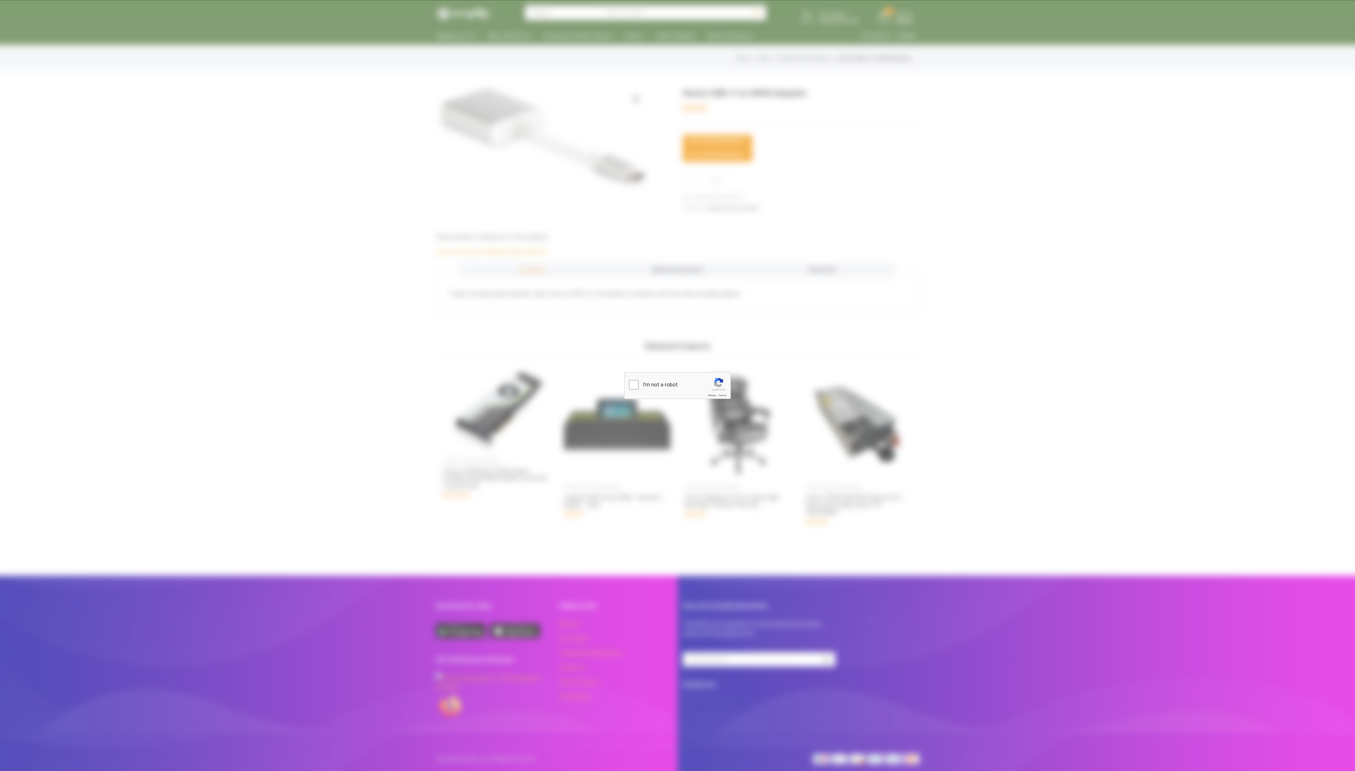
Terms (722, 395)
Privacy (712, 395)
